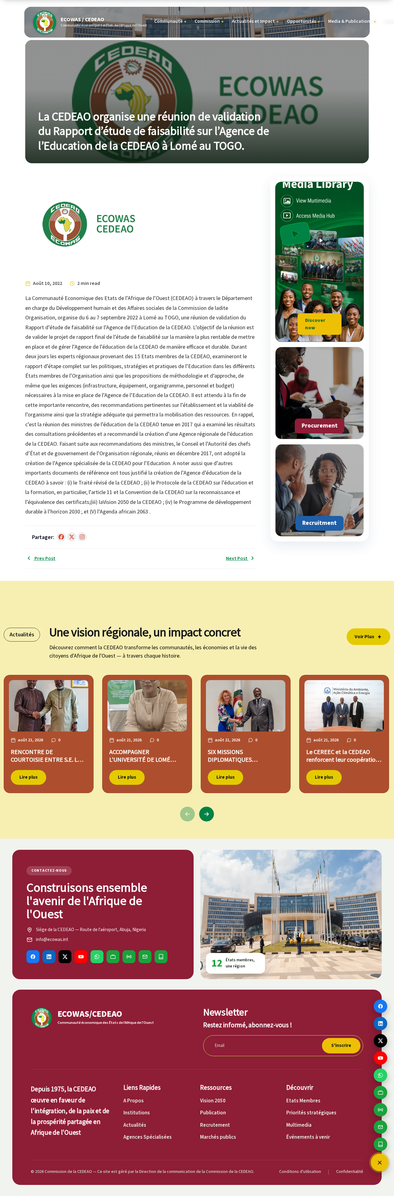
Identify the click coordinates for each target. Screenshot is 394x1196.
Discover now (315, 324)
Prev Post (44, 558)
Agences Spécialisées (147, 1137)
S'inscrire (341, 1045)
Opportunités (303, 21)
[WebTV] (113, 956)
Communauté (170, 21)
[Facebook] (32, 956)
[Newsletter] (145, 956)
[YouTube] (80, 956)
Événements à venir (308, 1137)
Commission (209, 21)
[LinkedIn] (48, 956)
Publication (213, 1113)
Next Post (237, 558)
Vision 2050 (213, 1101)
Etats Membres (303, 1101)
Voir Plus (364, 636)
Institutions (136, 1113)
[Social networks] (379, 1162)
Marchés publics (218, 1137)
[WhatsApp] (96, 956)
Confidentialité (349, 1172)
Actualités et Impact (255, 21)
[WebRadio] (129, 956)
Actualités (134, 1125)
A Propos (133, 1101)
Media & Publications (352, 21)
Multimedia (299, 1125)
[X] (64, 956)
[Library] (161, 956)
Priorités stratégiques (311, 1113)
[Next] (206, 814)
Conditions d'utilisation (300, 1172)
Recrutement (215, 1125)
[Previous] (187, 814)
